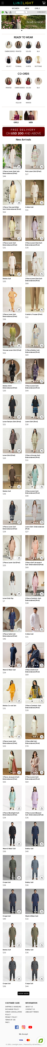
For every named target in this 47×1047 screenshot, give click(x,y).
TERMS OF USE (10, 1020)
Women (15, 9)
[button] (2, 3)
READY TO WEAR (23, 37)
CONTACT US (30, 1009)
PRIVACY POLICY (11, 1017)
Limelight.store (17, 1044)
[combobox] (21, 12)
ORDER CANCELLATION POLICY (13, 1013)
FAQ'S (7, 1022)
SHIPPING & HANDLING (13, 1007)
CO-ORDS (23, 74)
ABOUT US (29, 1007)
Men (27, 9)
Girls (37, 9)
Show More (23, 993)
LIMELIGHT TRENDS (32, 1012)
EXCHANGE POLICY (12, 1009)
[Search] (25, 12)
